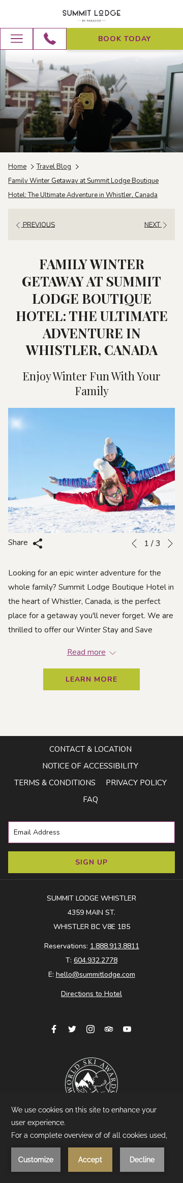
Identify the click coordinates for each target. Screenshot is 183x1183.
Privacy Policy (136, 783)
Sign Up (91, 862)
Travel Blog (54, 166)
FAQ (90, 799)
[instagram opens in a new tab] (90, 1029)
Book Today (124, 39)
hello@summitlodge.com (95, 974)
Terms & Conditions (55, 783)
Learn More (91, 679)
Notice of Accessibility (90, 766)
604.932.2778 (95, 960)
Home (17, 166)
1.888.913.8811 (114, 946)
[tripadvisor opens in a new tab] (109, 1029)
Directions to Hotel (91, 994)
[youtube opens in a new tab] (127, 1029)
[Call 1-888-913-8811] (50, 39)
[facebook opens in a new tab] (54, 1029)
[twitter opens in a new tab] (72, 1029)
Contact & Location (90, 749)
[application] (91, 1138)
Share (19, 542)
